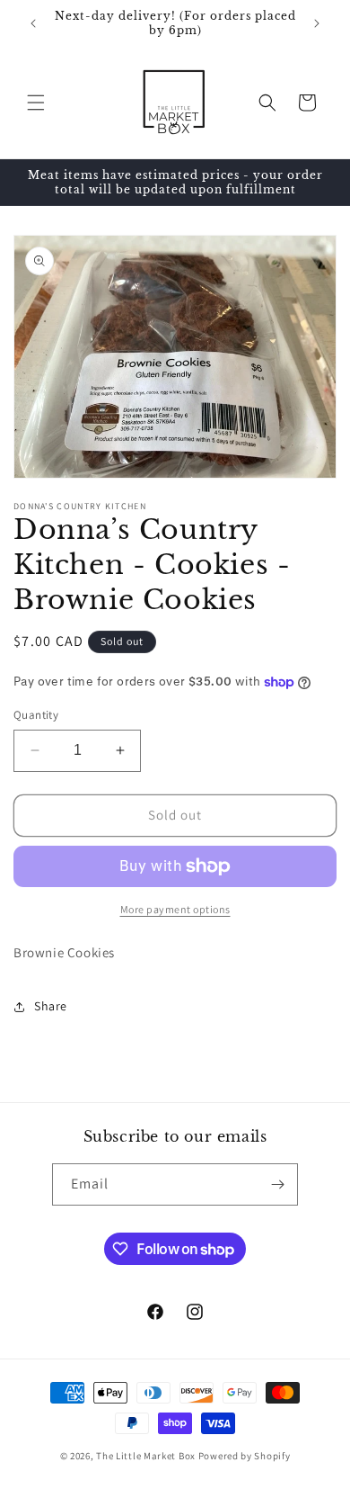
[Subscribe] (277, 1184)
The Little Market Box (146, 1455)
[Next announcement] (317, 23)
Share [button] (50, 1006)
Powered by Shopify (244, 1455)
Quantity (35, 714)
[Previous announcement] (33, 23)
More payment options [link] (175, 909)
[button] (36, 102)
